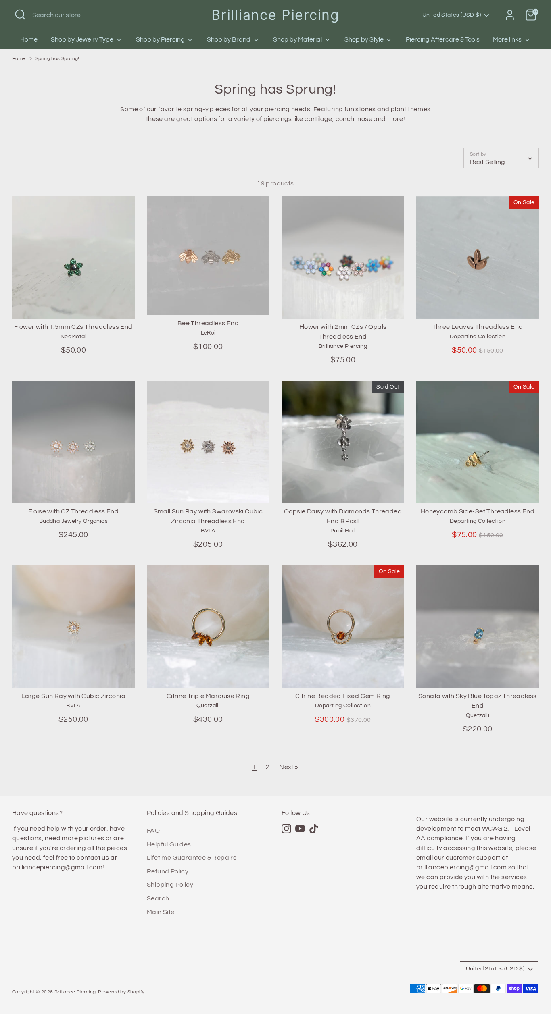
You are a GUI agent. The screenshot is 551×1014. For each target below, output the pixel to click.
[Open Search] (20, 14)
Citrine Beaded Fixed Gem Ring (342, 696)
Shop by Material (298, 39)
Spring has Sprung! (57, 58)
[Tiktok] (314, 828)
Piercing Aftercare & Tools (443, 39)
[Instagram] (286, 828)
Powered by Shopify (121, 992)
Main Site (161, 912)
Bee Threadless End (208, 323)
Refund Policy (167, 871)
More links (508, 39)
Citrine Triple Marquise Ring (208, 696)
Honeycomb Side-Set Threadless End (477, 511)
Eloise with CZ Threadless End (73, 511)
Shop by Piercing (161, 39)
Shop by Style (364, 39)
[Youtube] (300, 828)
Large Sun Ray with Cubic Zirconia (73, 696)
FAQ (153, 830)
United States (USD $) (451, 15)
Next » (288, 767)
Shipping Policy (170, 884)
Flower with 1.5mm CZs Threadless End (73, 327)
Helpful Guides (169, 844)
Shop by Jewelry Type (83, 39)
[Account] (510, 15)
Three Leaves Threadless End (477, 327)
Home (29, 39)
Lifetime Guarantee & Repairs (191, 857)
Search (158, 898)
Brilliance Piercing (275, 14)
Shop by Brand (229, 39)
